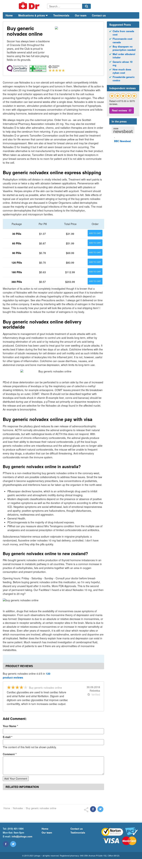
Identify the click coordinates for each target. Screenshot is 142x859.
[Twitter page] (13, 844)
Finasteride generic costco (124, 78)
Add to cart (95, 233)
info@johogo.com (22, 836)
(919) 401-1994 (15, 828)
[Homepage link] (25, 6)
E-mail (7, 737)
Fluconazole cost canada (122, 40)
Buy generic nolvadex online (41, 808)
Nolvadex (18, 808)
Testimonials (61, 15)
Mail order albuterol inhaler (124, 55)
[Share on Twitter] (100, 809)
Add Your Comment (15, 778)
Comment (9, 754)
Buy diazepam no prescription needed (124, 48)
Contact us (99, 15)
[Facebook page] (6, 844)
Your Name (10, 726)
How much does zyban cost (122, 71)
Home (9, 15)
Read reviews (119, 110)
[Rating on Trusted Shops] (123, 95)
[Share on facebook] (93, 809)
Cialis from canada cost (123, 33)
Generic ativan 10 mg (122, 63)
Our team (80, 15)
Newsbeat (122, 141)
